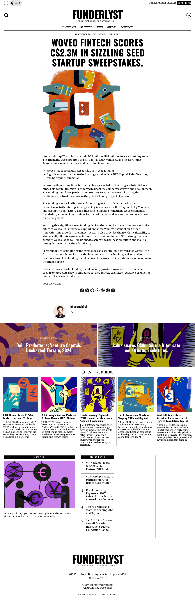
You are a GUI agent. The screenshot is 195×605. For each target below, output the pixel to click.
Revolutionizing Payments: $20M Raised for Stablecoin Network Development (96, 418)
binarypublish (78, 306)
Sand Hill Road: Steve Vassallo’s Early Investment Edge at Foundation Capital (172, 418)
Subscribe (184, 3)
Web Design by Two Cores (97, 588)
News (102, 34)
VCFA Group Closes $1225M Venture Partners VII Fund (18, 416)
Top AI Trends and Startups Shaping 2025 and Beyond (133, 416)
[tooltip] (188, 15)
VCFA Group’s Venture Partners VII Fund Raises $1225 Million (58, 416)
